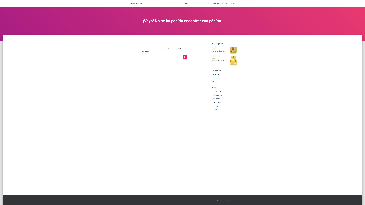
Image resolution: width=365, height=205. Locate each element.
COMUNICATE (197, 3)
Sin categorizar (216, 78)
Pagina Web (215, 74)
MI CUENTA (225, 3)
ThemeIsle (233, 200)
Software (214, 81)
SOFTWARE (207, 3)
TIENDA (233, 3)
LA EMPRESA (186, 3)
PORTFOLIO (216, 3)
